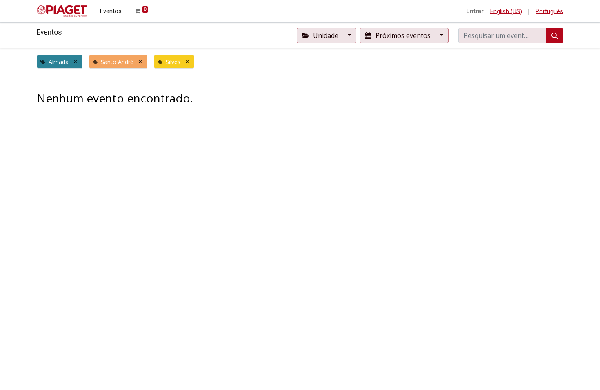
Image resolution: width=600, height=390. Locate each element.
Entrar (475, 11)
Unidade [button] (325, 35)
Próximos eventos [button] (403, 35)
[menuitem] (111, 11)
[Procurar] (554, 35)
